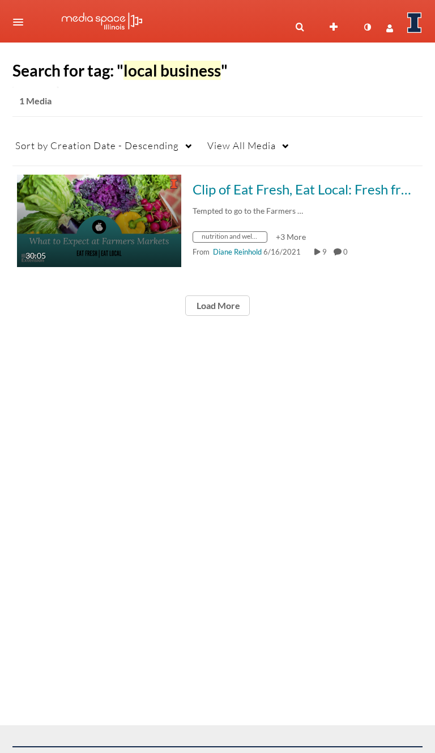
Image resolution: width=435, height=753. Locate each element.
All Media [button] (241, 145)
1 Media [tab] (35, 100)
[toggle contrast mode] (367, 27)
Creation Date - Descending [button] (97, 145)
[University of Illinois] (415, 22)
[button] (21, 22)
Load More (217, 305)
